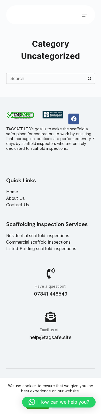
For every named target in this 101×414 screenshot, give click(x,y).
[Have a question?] (50, 273)
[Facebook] (73, 119)
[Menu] (84, 15)
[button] (59, 402)
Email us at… (50, 329)
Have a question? (50, 286)
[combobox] (45, 78)
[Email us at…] (50, 317)
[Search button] (90, 78)
